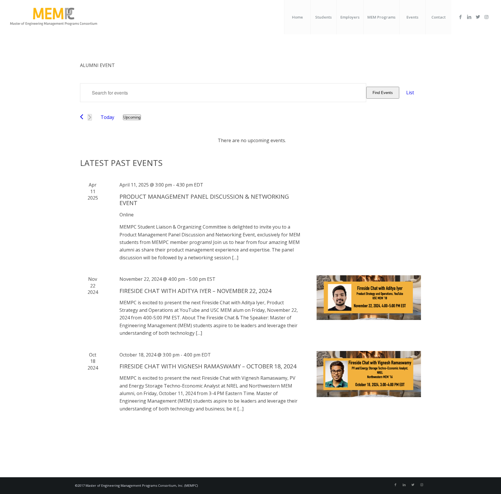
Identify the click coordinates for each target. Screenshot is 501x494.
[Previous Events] (81, 117)
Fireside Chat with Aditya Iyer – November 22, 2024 (195, 291)
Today (107, 117)
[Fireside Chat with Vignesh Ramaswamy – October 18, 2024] (369, 374)
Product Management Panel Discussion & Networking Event (204, 200)
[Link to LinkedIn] (469, 16)
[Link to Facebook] (460, 16)
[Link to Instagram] (486, 16)
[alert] (251, 140)
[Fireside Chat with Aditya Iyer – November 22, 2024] (369, 297)
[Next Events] (90, 117)
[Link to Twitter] (477, 16)
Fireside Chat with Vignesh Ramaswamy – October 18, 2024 (207, 366)
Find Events (383, 93)
